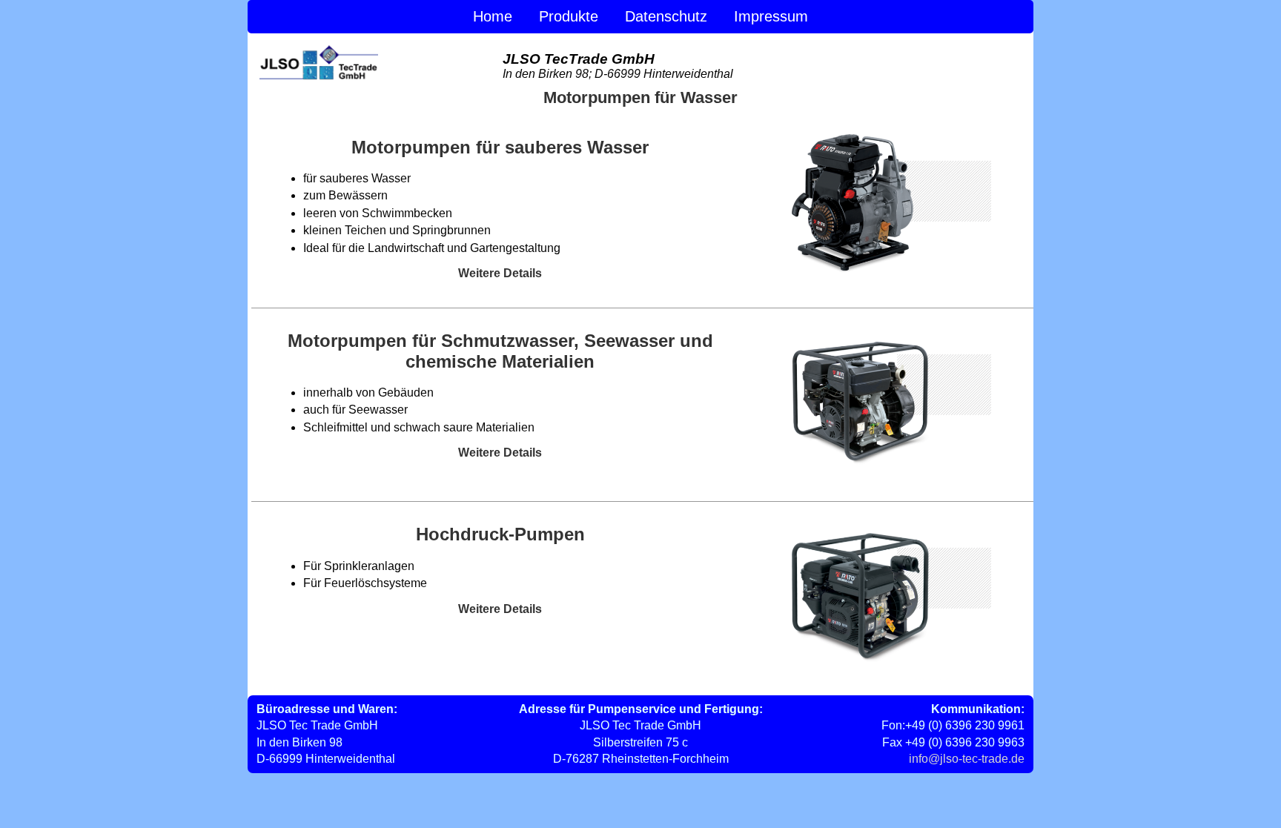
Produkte (568, 16)
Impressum (771, 16)
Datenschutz (666, 16)
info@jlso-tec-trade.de (967, 758)
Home (492, 16)
